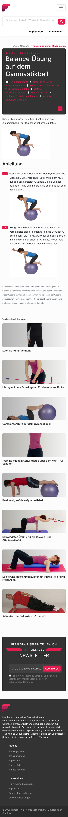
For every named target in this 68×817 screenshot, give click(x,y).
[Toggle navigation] (61, 7)
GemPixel (7, 813)
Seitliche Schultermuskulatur (22, 96)
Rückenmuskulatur (18, 88)
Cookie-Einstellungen (19, 797)
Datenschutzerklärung (20, 793)
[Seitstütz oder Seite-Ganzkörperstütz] (34, 601)
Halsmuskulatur (40, 92)
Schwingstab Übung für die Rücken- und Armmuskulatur (27, 538)
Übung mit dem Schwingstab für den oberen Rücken (33, 387)
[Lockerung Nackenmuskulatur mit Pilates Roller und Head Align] (34, 561)
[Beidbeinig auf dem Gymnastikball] (34, 485)
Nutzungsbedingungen (21, 784)
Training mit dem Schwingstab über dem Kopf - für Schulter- (32, 462)
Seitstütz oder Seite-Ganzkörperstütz (25, 616)
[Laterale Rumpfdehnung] (34, 335)
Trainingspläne (16, 751)
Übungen (24, 46)
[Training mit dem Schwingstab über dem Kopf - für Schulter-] (34, 445)
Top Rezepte (15, 760)
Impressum (14, 788)
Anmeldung (55, 31)
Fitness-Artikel (16, 765)
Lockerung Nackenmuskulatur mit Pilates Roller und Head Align (33, 578)
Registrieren (35, 31)
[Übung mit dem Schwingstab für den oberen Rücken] (34, 372)
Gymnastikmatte (19, 81)
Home (14, 46)
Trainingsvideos (17, 756)
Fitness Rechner (17, 769)
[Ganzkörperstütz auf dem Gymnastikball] (34, 408)
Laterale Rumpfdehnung (16, 350)
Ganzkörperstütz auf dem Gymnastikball (26, 423)
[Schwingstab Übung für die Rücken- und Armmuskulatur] (34, 521)
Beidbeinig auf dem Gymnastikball (22, 500)
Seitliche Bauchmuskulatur (45, 85)
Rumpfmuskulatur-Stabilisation (23, 53)
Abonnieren (52, 668)
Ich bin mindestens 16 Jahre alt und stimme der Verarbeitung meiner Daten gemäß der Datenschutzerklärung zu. (34, 679)
